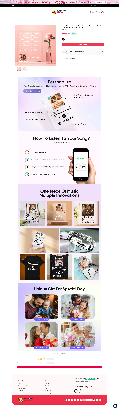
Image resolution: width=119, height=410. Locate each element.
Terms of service (21, 393)
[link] (45, 19)
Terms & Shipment (21, 380)
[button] (92, 12)
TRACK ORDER (93, 5)
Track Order (47, 380)
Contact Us (47, 385)
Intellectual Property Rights (23, 388)
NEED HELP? (103, 5)
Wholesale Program (48, 393)
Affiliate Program (48, 390)
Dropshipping (20, 390)
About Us (47, 383)
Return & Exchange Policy (23, 385)
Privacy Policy (20, 383)
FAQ (46, 388)
